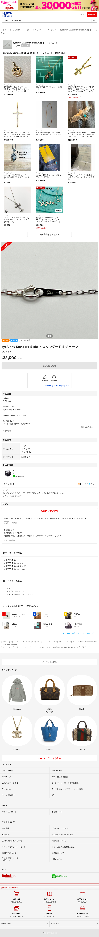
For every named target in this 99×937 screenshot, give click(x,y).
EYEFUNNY (15, 29)
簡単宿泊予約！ (82, 900)
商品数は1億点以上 (16, 900)
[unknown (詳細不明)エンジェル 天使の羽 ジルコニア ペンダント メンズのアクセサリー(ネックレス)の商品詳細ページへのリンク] (17, 157)
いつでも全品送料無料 (49, 900)
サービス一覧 (6, 924)
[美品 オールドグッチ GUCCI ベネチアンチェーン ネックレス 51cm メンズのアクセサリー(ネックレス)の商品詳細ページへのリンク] (81, 157)
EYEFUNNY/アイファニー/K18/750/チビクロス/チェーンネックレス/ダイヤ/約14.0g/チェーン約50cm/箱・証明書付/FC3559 (81, 90)
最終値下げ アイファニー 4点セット (49, 88)
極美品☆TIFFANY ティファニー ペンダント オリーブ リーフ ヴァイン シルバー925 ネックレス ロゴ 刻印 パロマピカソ (49, 220)
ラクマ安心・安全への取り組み (56, 385)
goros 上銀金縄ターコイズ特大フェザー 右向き (48, 176)
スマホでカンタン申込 (16, 915)
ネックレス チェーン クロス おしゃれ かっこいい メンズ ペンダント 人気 (16, 219)
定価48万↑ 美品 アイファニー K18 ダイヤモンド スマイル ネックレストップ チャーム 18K (17, 89)
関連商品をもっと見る (49, 234)
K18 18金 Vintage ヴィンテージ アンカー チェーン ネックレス (48, 134)
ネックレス (51, 29)
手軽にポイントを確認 (82, 915)
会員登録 (91, 14)
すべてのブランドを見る (49, 758)
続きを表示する (87, 427)
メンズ (26, 29)
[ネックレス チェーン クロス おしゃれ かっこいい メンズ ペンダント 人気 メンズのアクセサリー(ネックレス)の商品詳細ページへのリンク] (17, 200)
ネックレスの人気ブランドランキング (78, 633)
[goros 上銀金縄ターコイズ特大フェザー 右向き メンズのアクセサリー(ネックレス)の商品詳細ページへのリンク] (49, 157)
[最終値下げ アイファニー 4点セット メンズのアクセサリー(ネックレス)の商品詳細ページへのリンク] (49, 69)
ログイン (80, 14)
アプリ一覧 (55, 924)
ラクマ (3, 29)
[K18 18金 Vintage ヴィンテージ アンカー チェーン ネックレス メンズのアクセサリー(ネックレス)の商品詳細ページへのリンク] (49, 114)
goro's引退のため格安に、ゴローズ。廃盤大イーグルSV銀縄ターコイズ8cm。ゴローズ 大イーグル (81, 135)
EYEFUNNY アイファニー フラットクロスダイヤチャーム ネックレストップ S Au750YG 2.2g (17, 134)
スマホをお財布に (49, 915)
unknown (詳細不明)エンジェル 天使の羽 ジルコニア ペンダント (16, 177)
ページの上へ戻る (49, 662)
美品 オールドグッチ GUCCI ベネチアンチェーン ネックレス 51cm (81, 177)
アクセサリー (38, 29)
